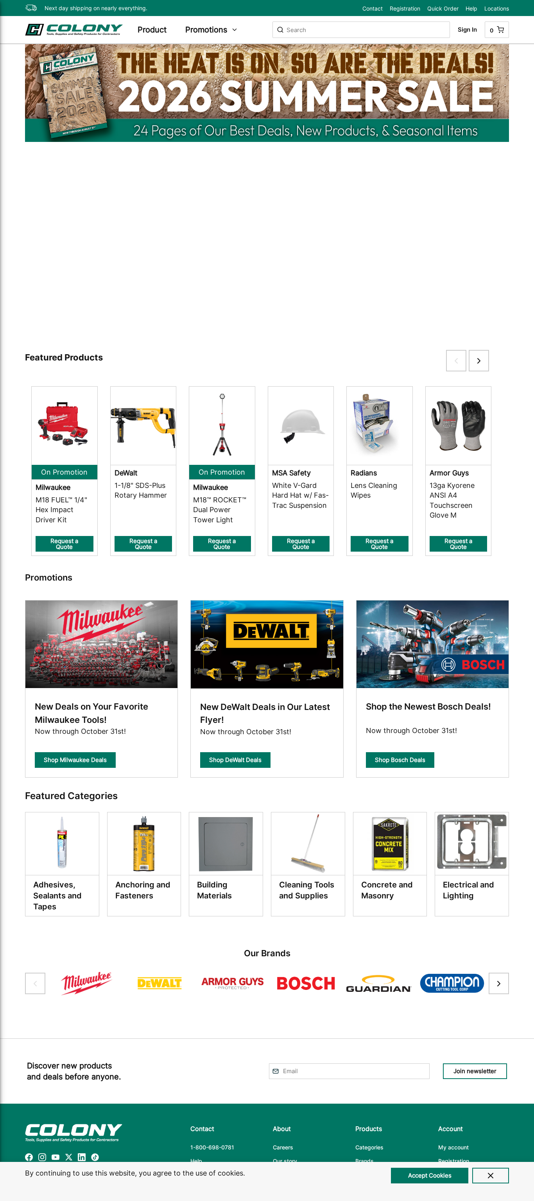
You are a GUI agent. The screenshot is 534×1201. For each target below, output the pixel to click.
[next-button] (499, 983)
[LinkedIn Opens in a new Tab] (82, 1158)
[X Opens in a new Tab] (69, 1158)
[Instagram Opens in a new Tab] (42, 1158)
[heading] (157, 29)
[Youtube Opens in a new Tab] (55, 1158)
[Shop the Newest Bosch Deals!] (433, 645)
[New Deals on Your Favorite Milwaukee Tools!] (101, 645)
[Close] (490, 1175)
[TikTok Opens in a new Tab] (95, 1158)
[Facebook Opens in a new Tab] (29, 1158)
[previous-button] (35, 983)
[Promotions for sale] (267, 93)
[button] (267, 83)
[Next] (502, 194)
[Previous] (32, 194)
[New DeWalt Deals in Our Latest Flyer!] (267, 645)
